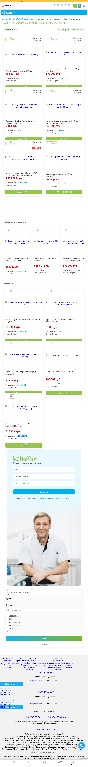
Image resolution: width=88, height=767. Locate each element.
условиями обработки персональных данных (54, 498)
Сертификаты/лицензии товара (29, 661)
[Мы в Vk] (10, 689)
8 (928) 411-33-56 (46, 729)
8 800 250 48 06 (46, 672)
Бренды (57, 669)
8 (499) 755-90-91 (35, 717)
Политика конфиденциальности (29, 663)
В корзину (20, 192)
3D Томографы (57, 661)
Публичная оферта (29, 665)
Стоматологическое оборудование (58, 663)
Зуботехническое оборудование (58, 667)
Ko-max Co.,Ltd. (63, 78)
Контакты (29, 669)
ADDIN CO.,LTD (63, 130)
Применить (44, 638)
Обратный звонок (11, 684)
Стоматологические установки (57, 665)
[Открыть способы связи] (81, 745)
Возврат (7, 665)
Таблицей (75, 29)
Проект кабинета (7, 663)
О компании (7, 659)
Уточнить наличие (64, 192)
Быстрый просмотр (11, 39)
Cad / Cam (58, 659)
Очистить (9, 631)
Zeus (19, 130)
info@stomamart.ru (37, 681)
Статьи (7, 667)
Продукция (7, 661)
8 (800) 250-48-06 (57, 717)
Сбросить (44, 644)
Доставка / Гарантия (29, 659)
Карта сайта (29, 667)
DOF (18, 78)
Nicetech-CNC (22, 183)
